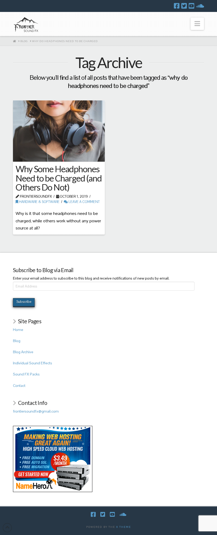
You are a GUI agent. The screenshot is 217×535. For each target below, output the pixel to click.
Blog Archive (23, 352)
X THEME (123, 527)
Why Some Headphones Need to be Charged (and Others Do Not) (59, 178)
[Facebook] (176, 6)
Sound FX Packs (26, 374)
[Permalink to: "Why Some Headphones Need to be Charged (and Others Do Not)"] (59, 131)
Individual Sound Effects (32, 363)
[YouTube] (191, 6)
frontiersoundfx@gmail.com (36, 411)
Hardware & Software (39, 202)
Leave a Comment (84, 202)
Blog (16, 340)
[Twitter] (184, 6)
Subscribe (23, 301)
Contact (19, 385)
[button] (197, 23)
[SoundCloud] (200, 6)
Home (18, 329)
